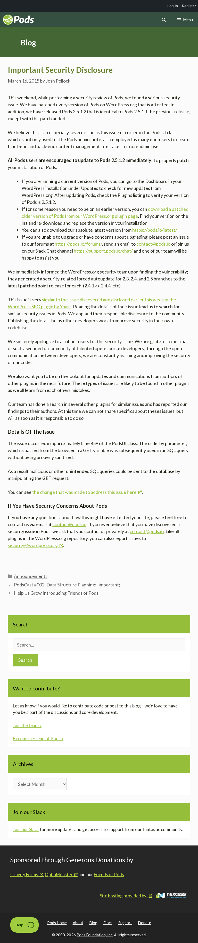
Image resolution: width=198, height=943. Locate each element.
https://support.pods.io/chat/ (103, 251)
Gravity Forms (24, 874)
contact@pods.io (153, 244)
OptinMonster (59, 874)
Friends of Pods (109, 874)
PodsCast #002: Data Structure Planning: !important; (67, 584)
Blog (93, 922)
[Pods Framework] (18, 19)
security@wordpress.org (33, 545)
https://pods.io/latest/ (154, 230)
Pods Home (57, 922)
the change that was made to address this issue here (84, 492)
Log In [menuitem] (172, 6)
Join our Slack (26, 829)
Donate (144, 922)
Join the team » (27, 725)
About (78, 922)
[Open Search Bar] (163, 19)
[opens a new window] (172, 895)
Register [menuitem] (189, 6)
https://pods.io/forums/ (78, 244)
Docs (107, 922)
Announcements (30, 576)
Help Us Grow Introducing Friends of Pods (56, 593)
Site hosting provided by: (123, 895)
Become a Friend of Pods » (38, 738)
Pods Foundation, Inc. (95, 934)
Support (125, 922)
